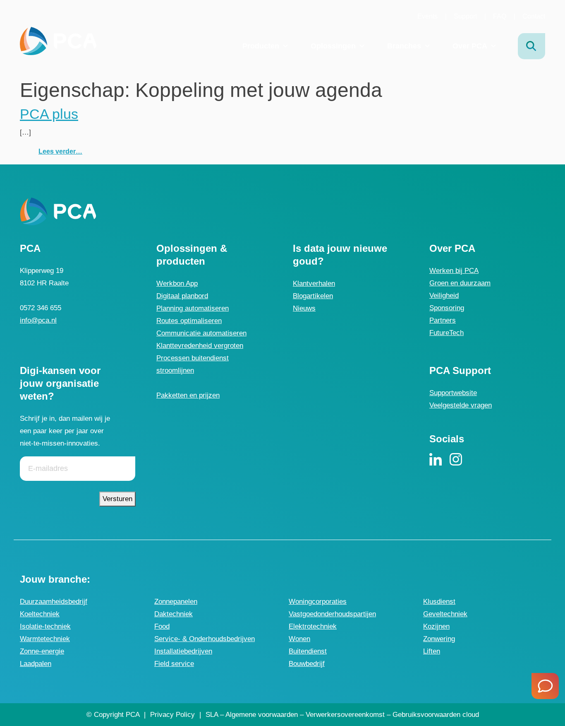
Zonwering (439, 639)
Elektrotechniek (313, 626)
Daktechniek (173, 614)
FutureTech (446, 333)
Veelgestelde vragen (460, 405)
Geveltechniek (445, 614)
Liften (431, 651)
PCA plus (49, 114)
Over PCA (469, 46)
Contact (533, 16)
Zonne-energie (42, 651)
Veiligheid (444, 295)
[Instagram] (456, 459)
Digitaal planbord (182, 296)
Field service (174, 664)
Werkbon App (177, 283)
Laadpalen (35, 664)
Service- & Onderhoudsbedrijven (204, 639)
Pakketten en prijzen (188, 395)
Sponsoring (446, 308)
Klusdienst (439, 601)
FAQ (499, 16)
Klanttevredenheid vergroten (199, 346)
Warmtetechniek (45, 639)
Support (465, 16)
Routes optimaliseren (189, 321)
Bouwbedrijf (307, 664)
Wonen (299, 639)
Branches (404, 46)
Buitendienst (308, 651)
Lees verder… (60, 151)
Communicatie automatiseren (201, 333)
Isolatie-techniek (45, 626)
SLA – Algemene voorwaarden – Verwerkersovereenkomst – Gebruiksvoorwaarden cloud (342, 715)
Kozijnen (436, 626)
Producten (260, 46)
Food (162, 626)
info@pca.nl (38, 320)
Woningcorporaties (318, 601)
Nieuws (304, 308)
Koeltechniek (40, 614)
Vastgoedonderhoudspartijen (332, 614)
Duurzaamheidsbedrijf (53, 601)
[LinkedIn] (435, 459)
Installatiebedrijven (183, 651)
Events (427, 16)
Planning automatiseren (192, 308)
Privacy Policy (172, 715)
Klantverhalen (314, 283)
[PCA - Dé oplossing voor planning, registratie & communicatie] (58, 41)
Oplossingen (333, 46)
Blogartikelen (313, 296)
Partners (442, 320)
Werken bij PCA (454, 271)
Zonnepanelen (175, 601)
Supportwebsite (453, 393)
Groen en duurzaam (460, 283)
